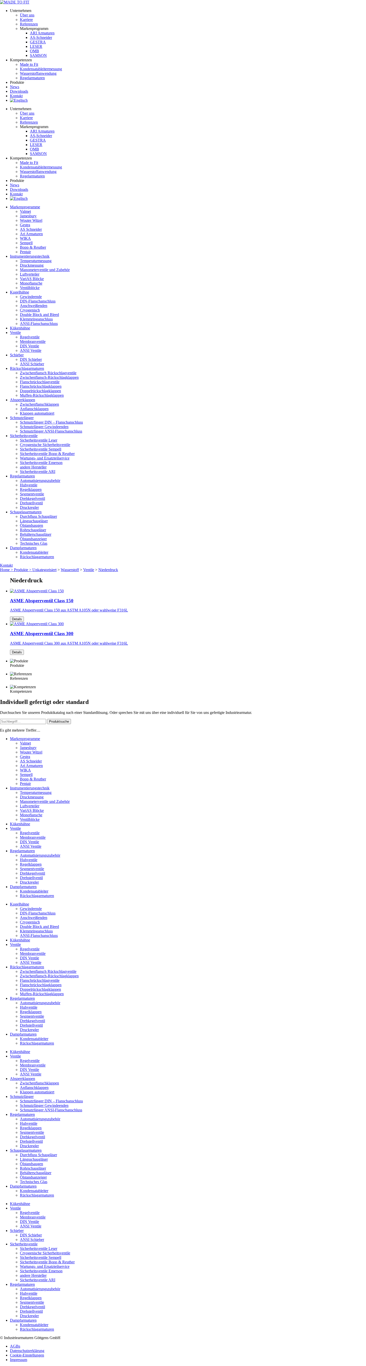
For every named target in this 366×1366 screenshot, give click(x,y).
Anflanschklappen (34, 409)
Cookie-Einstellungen (27, 1355)
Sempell (26, 243)
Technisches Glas (33, 543)
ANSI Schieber (32, 364)
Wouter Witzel (31, 220)
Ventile (15, 332)
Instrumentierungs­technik (30, 256)
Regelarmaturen (22, 476)
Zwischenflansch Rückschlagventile (48, 373)
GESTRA (38, 42)
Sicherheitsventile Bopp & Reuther (47, 454)
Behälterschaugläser (35, 534)
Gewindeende (31, 297)
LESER (36, 46)
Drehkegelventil (32, 498)
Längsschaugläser (34, 521)
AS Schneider (31, 229)
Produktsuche (59, 721)
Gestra (25, 225)
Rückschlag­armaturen (27, 368)
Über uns (27, 15)
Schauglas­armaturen (26, 512)
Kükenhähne (20, 328)
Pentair (25, 252)
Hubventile (28, 485)
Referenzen (29, 24)
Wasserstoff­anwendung (38, 73)
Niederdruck (108, 570)
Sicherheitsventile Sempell (40, 449)
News (14, 87)
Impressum (18, 1360)
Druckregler (29, 507)
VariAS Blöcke (32, 279)
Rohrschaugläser (33, 530)
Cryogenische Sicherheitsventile (45, 445)
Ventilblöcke (30, 288)
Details (17, 619)
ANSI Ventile (30, 350)
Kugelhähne (19, 292)
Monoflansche (31, 283)
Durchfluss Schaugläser (38, 516)
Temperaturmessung (36, 261)
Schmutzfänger (22, 418)
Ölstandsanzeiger (33, 539)
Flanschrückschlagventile (40, 382)
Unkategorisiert (44, 570)
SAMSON (38, 55)
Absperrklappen (22, 400)
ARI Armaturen (42, 33)
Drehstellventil (31, 503)
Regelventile (30, 337)
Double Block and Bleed (39, 314)
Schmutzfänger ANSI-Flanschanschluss (51, 431)
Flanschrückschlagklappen (40, 386)
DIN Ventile (29, 346)
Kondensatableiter (34, 552)
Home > (7, 570)
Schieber (17, 355)
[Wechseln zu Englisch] (19, 100)
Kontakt (16, 96)
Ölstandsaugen (31, 525)
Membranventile (33, 341)
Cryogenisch (30, 310)
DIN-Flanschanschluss (38, 301)
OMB (34, 51)
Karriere (26, 19)
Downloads (19, 91)
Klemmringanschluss (36, 319)
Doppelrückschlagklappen (40, 391)
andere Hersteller (33, 467)
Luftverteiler (29, 274)
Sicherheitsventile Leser (38, 440)
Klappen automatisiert (37, 413)
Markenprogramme (25, 207)
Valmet (25, 211)
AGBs (15, 1346)
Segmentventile (32, 494)
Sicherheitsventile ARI (37, 471)
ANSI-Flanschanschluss (39, 323)
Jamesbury (28, 216)
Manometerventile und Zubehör (45, 270)
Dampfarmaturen (23, 548)
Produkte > (23, 570)
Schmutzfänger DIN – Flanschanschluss (51, 422)
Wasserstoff (70, 570)
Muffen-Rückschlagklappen (42, 395)
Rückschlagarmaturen (37, 557)
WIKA (25, 238)
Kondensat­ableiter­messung (41, 69)
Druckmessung (32, 265)
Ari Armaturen (31, 234)
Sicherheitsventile (24, 436)
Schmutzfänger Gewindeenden (44, 427)
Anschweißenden (33, 306)
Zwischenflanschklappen (39, 404)
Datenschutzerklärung (27, 1351)
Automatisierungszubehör (40, 480)
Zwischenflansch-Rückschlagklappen (49, 377)
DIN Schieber (31, 359)
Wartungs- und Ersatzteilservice (44, 458)
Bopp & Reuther (33, 247)
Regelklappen (31, 489)
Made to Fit (29, 64)
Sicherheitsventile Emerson (41, 462)
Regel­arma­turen (32, 78)
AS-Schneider (41, 37)
